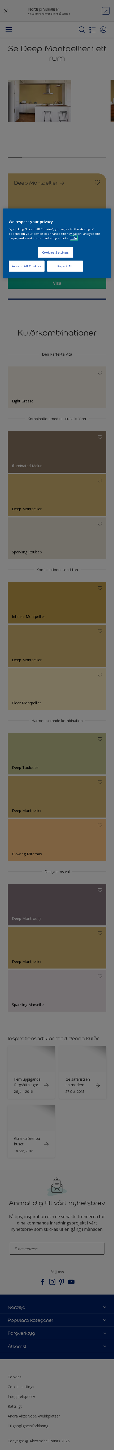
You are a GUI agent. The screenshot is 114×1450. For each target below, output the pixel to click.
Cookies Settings (55, 252)
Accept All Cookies (26, 266)
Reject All (65, 266)
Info (74, 238)
